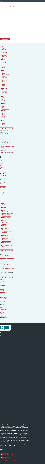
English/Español (12, 2)
